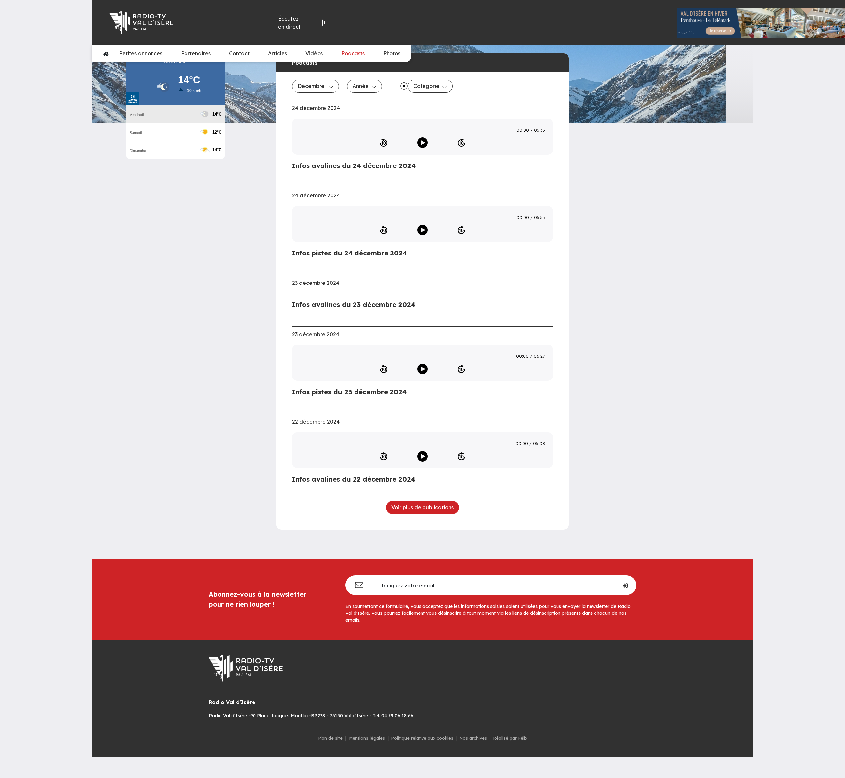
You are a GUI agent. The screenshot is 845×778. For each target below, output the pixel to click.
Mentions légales (367, 738)
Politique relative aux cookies (422, 738)
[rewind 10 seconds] (383, 142)
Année (361, 86)
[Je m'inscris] (625, 585)
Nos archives (473, 738)
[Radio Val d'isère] (168, 22)
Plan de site (330, 738)
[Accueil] (106, 53)
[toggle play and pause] (422, 142)
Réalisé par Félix (510, 738)
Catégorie (426, 86)
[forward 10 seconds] (461, 142)
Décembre (312, 86)
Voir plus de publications (422, 507)
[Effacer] (403, 86)
